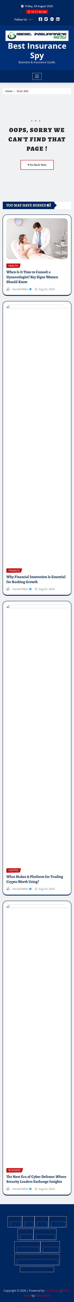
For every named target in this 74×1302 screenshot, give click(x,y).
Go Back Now (38, 164)
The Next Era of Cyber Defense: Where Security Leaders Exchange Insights (36, 1179)
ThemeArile (42, 1296)
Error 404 (22, 91)
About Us (28, 1219)
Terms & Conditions (27, 1244)
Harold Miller (20, 289)
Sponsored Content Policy (37, 1269)
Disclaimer (42, 1219)
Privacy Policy (57, 1219)
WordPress (52, 1290)
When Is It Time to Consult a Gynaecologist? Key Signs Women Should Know (32, 276)
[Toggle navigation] (37, 76)
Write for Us (25, 1231)
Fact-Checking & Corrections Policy (37, 1257)
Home (9, 91)
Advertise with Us (45, 1231)
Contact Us (15, 1219)
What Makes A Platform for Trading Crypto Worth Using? (34, 879)
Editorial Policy (50, 1244)
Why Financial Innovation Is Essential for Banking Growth (36, 579)
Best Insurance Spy (37, 50)
